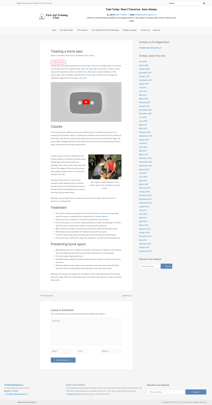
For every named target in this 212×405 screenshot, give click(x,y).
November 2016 (145, 113)
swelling (105, 219)
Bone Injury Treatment (75, 55)
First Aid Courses (66, 30)
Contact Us (145, 30)
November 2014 (145, 162)
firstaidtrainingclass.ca (13, 385)
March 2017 (143, 99)
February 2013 (144, 229)
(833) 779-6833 (121, 15)
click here (83, 78)
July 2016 (143, 117)
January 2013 (144, 232)
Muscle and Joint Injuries (27, 402)
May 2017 (143, 95)
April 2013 (143, 221)
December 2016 (145, 110)
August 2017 (144, 84)
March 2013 (143, 225)
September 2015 (145, 136)
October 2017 (144, 76)
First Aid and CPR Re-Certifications (105, 30)
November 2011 (145, 244)
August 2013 (144, 206)
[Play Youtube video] (86, 102)
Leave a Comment (58, 55)
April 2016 (143, 128)
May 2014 (143, 180)
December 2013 (145, 195)
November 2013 (145, 199)
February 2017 (144, 102)
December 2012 (145, 236)
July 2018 (143, 61)
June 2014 (143, 177)
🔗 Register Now (72, 394)
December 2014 (145, 158)
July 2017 (143, 87)
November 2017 (145, 73)
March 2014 (143, 184)
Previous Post (46, 296)
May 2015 (143, 151)
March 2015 (143, 154)
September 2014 (145, 166)
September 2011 (145, 251)
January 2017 (144, 106)
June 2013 (143, 214)
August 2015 (144, 140)
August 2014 (144, 169)
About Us (156, 30)
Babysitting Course (24, 3)
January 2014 (144, 192)
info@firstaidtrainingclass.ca (145, 15)
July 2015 (143, 143)
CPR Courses (82, 30)
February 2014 (144, 188)
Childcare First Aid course (42, 3)
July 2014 (143, 173)
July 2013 (143, 210)
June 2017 (143, 91)
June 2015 (143, 147)
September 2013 (145, 203)
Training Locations (129, 30)
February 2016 (144, 132)
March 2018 (143, 65)
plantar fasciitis (102, 216)
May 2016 (143, 125)
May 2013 (143, 218)
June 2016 (143, 121)
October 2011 (144, 247)
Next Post (127, 296)
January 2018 (144, 69)
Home (54, 30)
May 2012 (143, 240)
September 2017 (145, 80)
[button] (67, 30)
